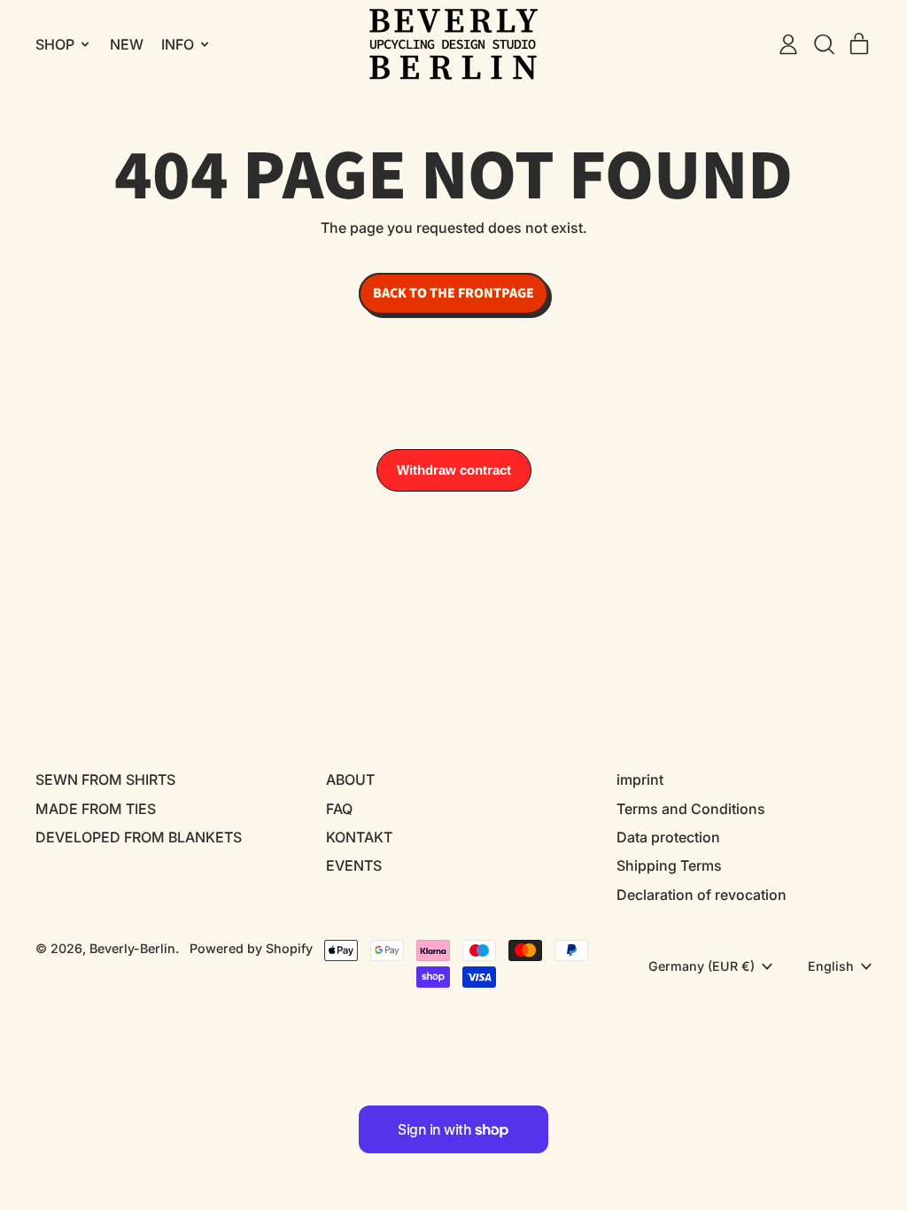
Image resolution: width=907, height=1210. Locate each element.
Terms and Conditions (690, 809)
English (831, 965)
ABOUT (350, 779)
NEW (126, 44)
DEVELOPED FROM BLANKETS (138, 837)
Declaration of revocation (701, 895)
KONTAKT (359, 837)
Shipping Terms (669, 865)
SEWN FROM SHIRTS (105, 779)
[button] (823, 44)
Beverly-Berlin (132, 948)
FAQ (339, 809)
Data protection (668, 837)
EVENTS (354, 865)
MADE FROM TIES (95, 809)
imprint (639, 779)
